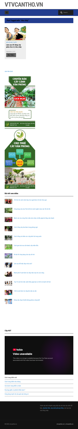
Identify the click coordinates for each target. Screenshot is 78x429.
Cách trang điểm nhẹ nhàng (13, 381)
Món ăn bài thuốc (11, 42)
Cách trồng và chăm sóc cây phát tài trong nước (28, 236)
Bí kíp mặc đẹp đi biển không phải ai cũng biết (27, 300)
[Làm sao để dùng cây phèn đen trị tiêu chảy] (15, 33)
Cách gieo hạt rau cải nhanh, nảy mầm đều (26, 245)
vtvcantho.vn (24, 4)
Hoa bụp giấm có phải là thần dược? (15, 390)
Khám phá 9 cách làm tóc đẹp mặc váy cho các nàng (29, 273)
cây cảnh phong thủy (57, 408)
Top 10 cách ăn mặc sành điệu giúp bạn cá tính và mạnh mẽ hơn (32, 282)
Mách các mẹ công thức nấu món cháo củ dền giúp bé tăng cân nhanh (34, 218)
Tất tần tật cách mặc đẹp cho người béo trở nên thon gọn (30, 200)
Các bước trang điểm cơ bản (13, 386)
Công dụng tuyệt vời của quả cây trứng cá (16, 394)
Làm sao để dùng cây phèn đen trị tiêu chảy (13, 46)
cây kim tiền (46, 408)
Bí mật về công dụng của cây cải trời (24, 254)
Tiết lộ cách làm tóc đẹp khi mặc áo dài (25, 291)
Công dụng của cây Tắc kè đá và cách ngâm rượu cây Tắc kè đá (32, 209)
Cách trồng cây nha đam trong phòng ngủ (26, 227)
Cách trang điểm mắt (11, 377)
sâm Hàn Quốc (9, 71)
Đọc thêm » (11, 55)
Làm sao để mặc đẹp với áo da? (23, 263)
